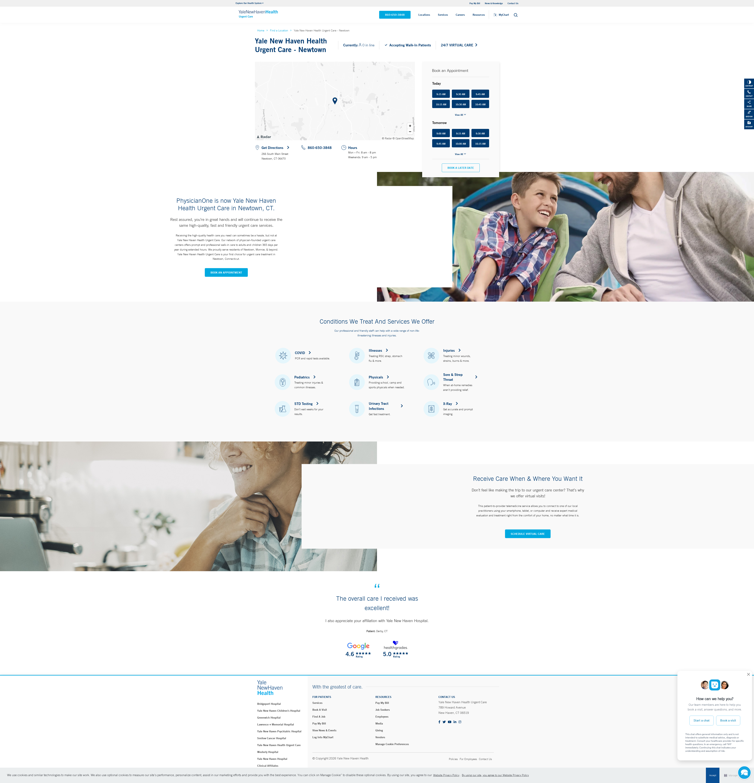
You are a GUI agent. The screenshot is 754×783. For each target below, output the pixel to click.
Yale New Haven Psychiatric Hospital (279, 731)
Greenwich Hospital (269, 717)
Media (379, 723)
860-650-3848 (395, 15)
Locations (424, 15)
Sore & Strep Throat (453, 377)
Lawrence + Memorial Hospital (275, 724)
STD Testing (303, 403)
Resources (479, 15)
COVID (300, 353)
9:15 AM (441, 94)
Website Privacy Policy (446, 775)
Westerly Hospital (267, 752)
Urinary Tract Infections (378, 406)
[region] (335, 101)
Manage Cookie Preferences (392, 744)
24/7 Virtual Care (457, 45)
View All (459, 114)
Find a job (318, 716)
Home (260, 30)
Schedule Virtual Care (528, 534)
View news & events (324, 730)
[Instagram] (459, 722)
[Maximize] (744, 773)
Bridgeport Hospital (269, 704)
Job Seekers (382, 709)
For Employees (468, 759)
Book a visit (728, 720)
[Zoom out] (410, 131)
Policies (453, 759)
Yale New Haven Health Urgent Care (279, 745)
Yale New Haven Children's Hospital (278, 710)
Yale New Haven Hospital (272, 759)
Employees (381, 716)
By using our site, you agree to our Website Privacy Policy (495, 775)
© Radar (387, 138)
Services (443, 15)
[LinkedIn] (455, 722)
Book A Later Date (460, 168)
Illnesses (375, 350)
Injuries (449, 350)
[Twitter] (444, 722)
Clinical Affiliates (267, 765)
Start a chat (702, 720)
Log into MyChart (322, 737)
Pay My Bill (319, 723)
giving (379, 730)
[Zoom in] (410, 126)
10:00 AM (461, 143)
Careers (460, 15)
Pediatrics (302, 377)
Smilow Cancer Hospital (271, 738)
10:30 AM (461, 104)
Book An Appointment (226, 272)
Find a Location (279, 30)
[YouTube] (449, 722)
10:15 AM (441, 104)
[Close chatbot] (748, 675)
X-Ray (447, 403)
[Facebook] (439, 722)
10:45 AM (480, 104)
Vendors (380, 737)
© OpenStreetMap (403, 138)
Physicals (376, 377)
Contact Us (513, 3)
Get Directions (272, 147)
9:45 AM (480, 94)
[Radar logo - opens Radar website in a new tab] (264, 136)
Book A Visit (319, 709)
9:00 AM (441, 133)
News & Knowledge (494, 3)
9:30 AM (460, 94)
